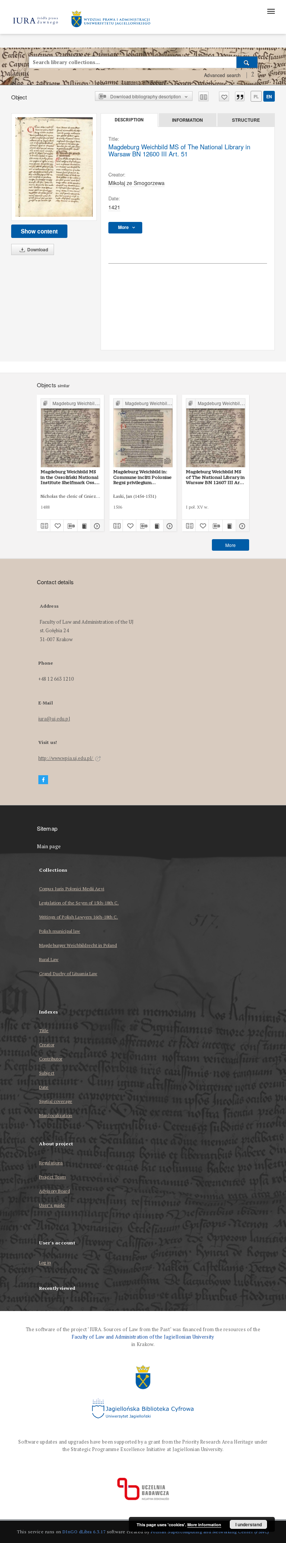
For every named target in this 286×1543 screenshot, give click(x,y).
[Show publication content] (83, 526)
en (269, 96)
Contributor (50, 1059)
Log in (45, 1262)
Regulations (51, 1162)
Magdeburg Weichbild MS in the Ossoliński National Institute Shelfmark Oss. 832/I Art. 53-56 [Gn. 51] (69, 477)
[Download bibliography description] (70, 526)
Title (44, 1030)
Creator (46, 1044)
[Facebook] (43, 780)
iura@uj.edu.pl (54, 719)
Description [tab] (129, 120)
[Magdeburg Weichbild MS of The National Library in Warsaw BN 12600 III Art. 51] (54, 167)
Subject (46, 1073)
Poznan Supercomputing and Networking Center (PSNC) (210, 1531)
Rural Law (48, 959)
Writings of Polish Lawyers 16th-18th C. (78, 917)
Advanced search (222, 75)
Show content (39, 231)
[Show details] (96, 526)
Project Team (52, 1177)
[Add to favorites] (224, 96)
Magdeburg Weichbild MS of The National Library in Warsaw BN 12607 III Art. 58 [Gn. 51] (215, 477)
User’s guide (52, 1205)
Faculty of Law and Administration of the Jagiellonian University (143, 1337)
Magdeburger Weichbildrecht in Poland (78, 945)
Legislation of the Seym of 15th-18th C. (79, 903)
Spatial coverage (55, 1101)
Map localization (55, 1115)
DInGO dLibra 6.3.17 (84, 1531)
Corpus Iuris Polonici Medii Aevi (71, 888)
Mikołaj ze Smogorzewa (136, 183)
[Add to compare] (203, 96)
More (230, 545)
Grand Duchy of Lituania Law (68, 973)
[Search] (247, 62)
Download (37, 249)
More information (204, 1524)
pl (256, 96)
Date (43, 1087)
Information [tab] (187, 120)
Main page (49, 846)
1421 (114, 207)
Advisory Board (54, 1191)
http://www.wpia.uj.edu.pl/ (66, 758)
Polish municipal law (59, 931)
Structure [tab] (246, 120)
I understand (248, 1524)
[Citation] (240, 96)
